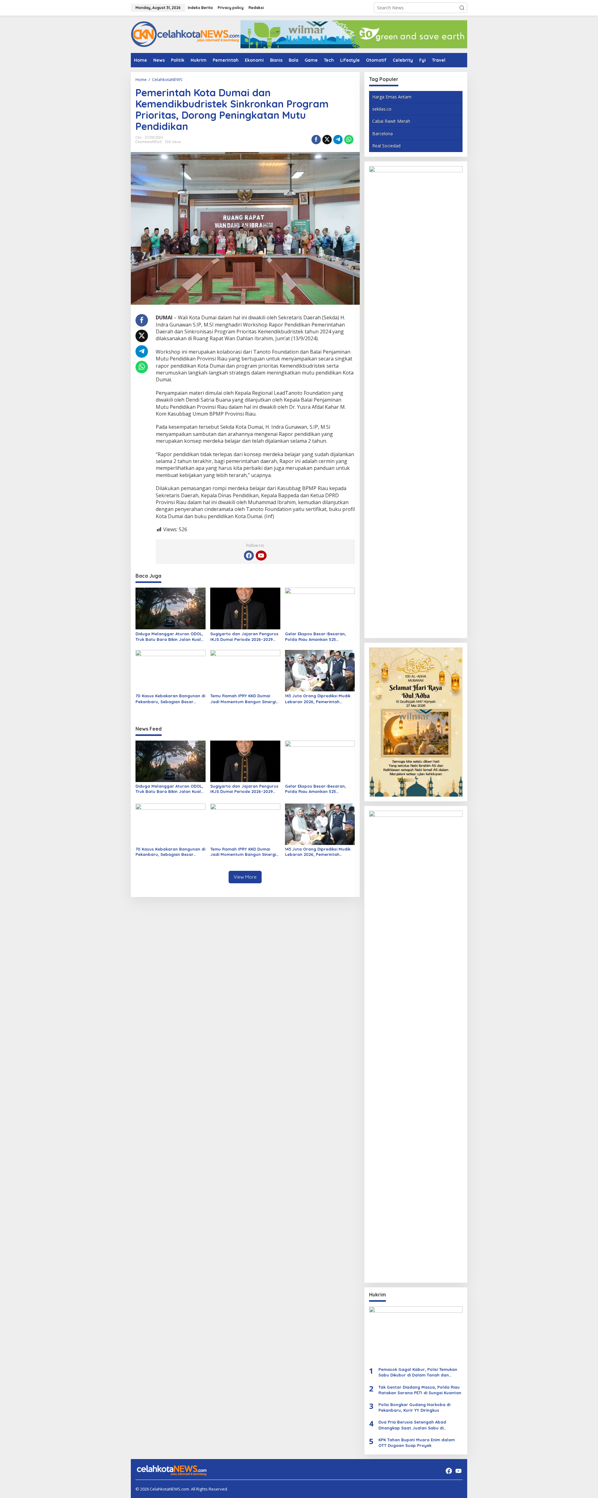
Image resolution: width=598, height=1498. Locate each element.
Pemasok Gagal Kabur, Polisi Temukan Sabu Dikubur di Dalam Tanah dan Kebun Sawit (417, 1372)
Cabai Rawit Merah (391, 121)
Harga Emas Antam (391, 97)
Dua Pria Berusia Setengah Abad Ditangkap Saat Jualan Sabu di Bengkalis (412, 1424)
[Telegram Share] (338, 139)
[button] (462, 7)
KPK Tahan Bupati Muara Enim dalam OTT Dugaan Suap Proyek (416, 1442)
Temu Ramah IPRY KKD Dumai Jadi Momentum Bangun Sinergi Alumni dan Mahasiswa (243, 698)
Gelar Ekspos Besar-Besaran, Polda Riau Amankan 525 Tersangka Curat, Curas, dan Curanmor (315, 636)
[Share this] (316, 139)
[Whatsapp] (349, 139)
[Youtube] (261, 556)
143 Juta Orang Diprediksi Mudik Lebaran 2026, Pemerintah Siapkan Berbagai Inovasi (317, 698)
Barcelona (382, 133)
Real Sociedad (386, 146)
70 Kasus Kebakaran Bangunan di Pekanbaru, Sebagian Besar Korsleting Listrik (170, 698)
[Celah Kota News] (185, 34)
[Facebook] (249, 556)
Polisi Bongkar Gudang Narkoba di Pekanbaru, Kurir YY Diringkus (414, 1407)
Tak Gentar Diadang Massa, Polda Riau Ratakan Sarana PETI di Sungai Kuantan (419, 1390)
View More (245, 877)
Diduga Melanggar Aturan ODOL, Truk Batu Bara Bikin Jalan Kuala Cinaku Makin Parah (169, 636)
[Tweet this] (327, 139)
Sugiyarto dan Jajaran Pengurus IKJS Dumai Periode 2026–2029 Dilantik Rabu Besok (244, 636)
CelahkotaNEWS (148, 142)
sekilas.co (382, 109)
